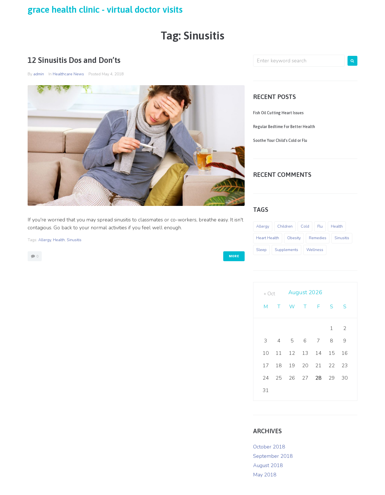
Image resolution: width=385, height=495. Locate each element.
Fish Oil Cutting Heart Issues (278, 113)
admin (38, 74)
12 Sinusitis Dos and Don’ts (74, 60)
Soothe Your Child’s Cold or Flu (280, 140)
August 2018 (268, 465)
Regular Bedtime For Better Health (284, 126)
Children (285, 226)
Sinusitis (74, 240)
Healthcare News (68, 74)
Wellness (314, 249)
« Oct (269, 293)
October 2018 (269, 446)
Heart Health (267, 238)
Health (59, 240)
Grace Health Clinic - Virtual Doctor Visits (105, 9)
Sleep (261, 249)
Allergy (44, 240)
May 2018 (264, 474)
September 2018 (273, 456)
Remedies (317, 238)
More (234, 256)
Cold (305, 226)
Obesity (294, 238)
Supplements (286, 249)
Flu (320, 226)
